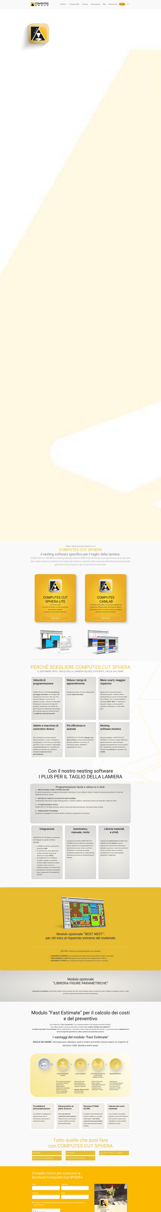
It (127, 4)
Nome (34, 1184)
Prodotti (62, 4)
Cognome (64, 1184)
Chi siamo (85, 4)
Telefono (35, 1193)
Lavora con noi (112, 4)
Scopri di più (55, 618)
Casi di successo (95, 4)
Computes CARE (74, 4)
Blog (104, 4)
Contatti (122, 4)
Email (63, 1193)
